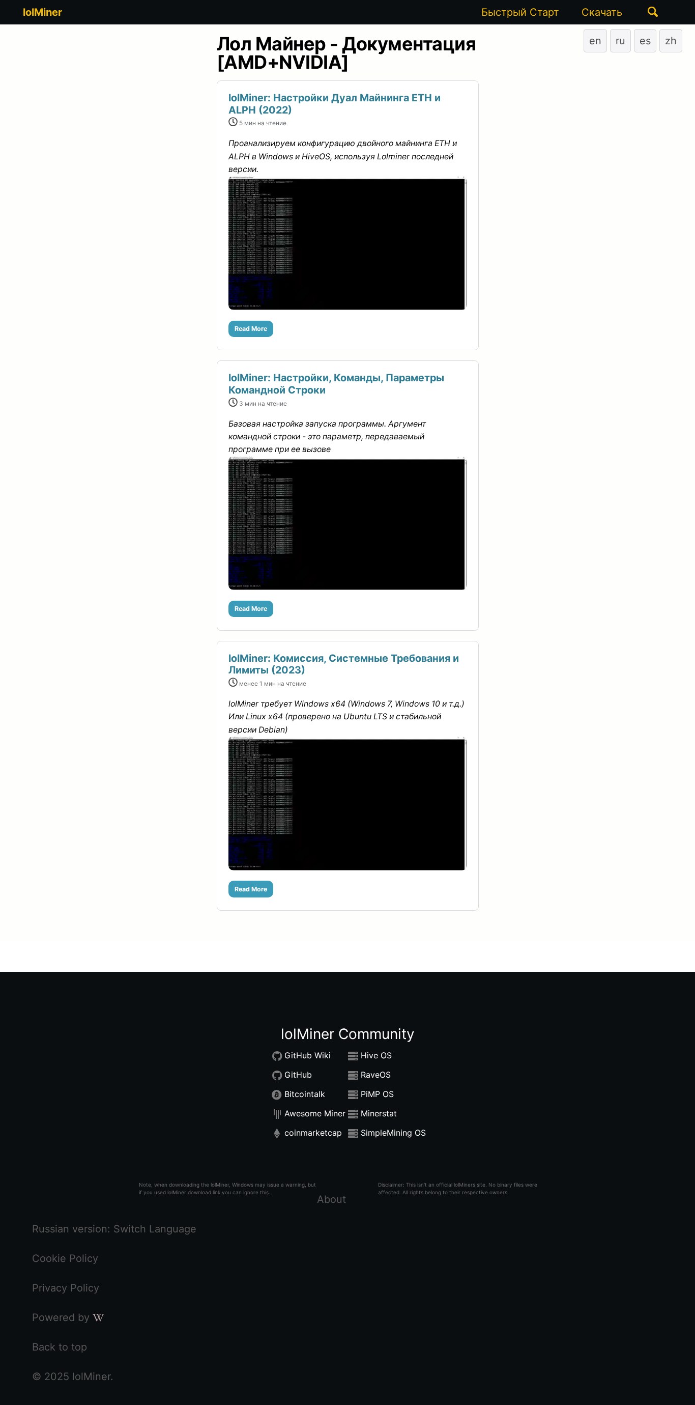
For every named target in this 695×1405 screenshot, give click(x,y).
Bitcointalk (304, 1094)
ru (620, 41)
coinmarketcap (313, 1133)
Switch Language (154, 1229)
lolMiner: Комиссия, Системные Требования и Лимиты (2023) (343, 664)
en (595, 41)
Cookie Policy (65, 1258)
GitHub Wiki (307, 1055)
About (331, 1199)
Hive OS (376, 1055)
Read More (251, 328)
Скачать (602, 12)
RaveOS (376, 1075)
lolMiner (42, 12)
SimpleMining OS (393, 1133)
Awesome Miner (314, 1113)
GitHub (298, 1075)
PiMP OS (377, 1094)
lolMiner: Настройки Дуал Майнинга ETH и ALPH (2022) (334, 104)
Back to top (59, 1347)
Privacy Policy (65, 1288)
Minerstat (379, 1113)
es (645, 41)
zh (671, 41)
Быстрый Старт (520, 12)
